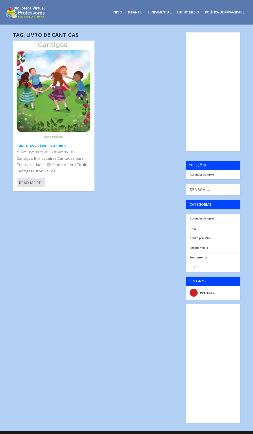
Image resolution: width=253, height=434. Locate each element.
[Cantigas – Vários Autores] (53, 90)
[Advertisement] (213, 91)
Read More (30, 182)
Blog (193, 228)
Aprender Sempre (202, 174)
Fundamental (159, 12)
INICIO (117, 12)
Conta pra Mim (60, 152)
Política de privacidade (224, 12)
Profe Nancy (27, 152)
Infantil (135, 12)
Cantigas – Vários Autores (41, 146)
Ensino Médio (188, 12)
